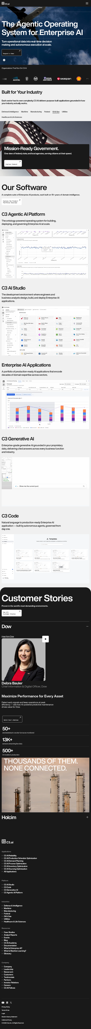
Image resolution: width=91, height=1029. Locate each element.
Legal (3, 1013)
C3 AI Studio (9, 885)
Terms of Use (5, 1010)
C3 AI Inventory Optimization (16, 866)
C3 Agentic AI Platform (13, 892)
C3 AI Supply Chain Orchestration (17, 157)
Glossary (7, 953)
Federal (47, 112)
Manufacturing (36, 112)
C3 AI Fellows (9, 988)
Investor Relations (11, 982)
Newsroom (8, 972)
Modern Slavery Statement (9, 1016)
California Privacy (7, 1020)
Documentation (10, 945)
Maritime (24, 112)
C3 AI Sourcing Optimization (15, 869)
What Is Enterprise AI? (13, 948)
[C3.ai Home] (5, 3)
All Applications (10, 871)
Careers (7, 985)
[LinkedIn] (7, 1003)
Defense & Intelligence (10, 112)
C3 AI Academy (10, 943)
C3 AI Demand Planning (13, 861)
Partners (7, 980)
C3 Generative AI (11, 890)
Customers (8, 974)
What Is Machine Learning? (15, 951)
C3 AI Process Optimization (15, 863)
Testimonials (9, 977)
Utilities (64, 112)
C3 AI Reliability (10, 855)
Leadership (8, 969)
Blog (6, 940)
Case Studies (9, 932)
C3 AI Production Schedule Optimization (20, 154)
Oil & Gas (55, 112)
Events (7, 937)
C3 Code (7, 887)
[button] (45, 665)
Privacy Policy (6, 1007)
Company (8, 967)
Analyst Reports (10, 935)
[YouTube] (3, 1003)
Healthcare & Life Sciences (12, 117)
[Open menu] (87, 3)
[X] (11, 1003)
